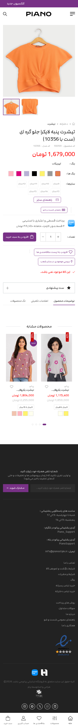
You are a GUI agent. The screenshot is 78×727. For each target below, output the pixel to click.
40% (67, 335)
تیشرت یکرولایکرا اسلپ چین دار (17, 390)
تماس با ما (69, 563)
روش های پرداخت (65, 602)
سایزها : (70, 184)
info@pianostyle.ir (56, 551)
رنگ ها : (70, 174)
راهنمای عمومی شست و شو (59, 619)
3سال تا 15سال (26, 407)
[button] (44, 424)
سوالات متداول (67, 608)
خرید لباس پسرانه (65, 585)
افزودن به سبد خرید (17, 237)
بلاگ (72, 580)
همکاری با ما (68, 625)
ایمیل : (71, 551)
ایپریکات (56, 164)
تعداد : (71, 237)
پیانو (66, 386)
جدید (33, 343)
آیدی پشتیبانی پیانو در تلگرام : (59, 527)
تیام (29, 687)
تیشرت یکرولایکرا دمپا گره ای (54, 390)
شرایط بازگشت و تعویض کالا (60, 568)
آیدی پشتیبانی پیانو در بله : (61, 539)
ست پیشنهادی (55, 288)
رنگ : (72, 164)
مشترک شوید (17, 488)
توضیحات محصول (64, 301)
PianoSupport (67, 543)
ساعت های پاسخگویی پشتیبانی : (57, 511)
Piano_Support (66, 532)
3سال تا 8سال (61, 407)
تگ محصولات (18, 301)
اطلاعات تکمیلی (39, 301)
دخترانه (64, 124)
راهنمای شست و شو (52, 210)
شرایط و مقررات (66, 574)
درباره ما (70, 614)
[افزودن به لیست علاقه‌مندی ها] (46, 386)
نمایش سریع (56, 378)
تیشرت (51, 124)
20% (32, 335)
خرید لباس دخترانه (65, 591)
